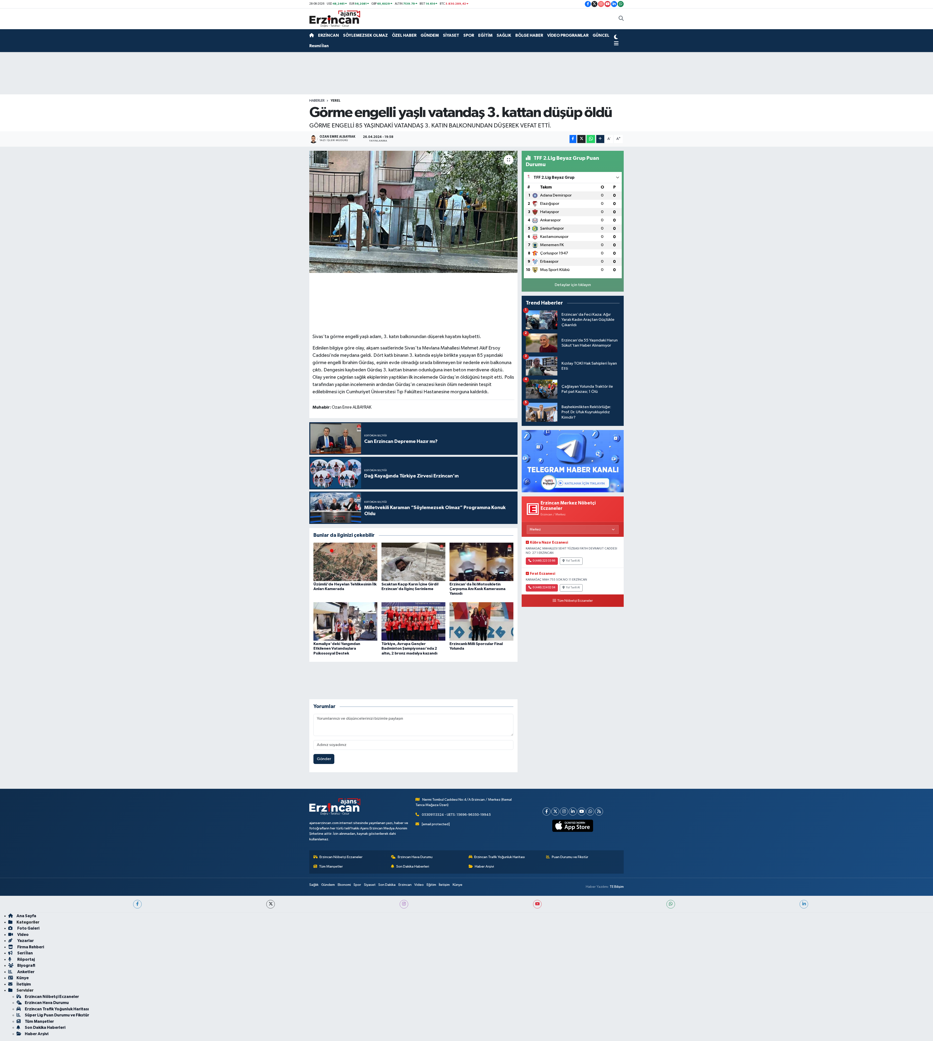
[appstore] (572, 826)
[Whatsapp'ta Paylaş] (591, 139)
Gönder (324, 759)
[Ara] (621, 19)
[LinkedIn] (573, 812)
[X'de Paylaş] (581, 139)
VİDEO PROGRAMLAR (567, 35)
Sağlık (314, 885)
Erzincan (405, 885)
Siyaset (370, 885)
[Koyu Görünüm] (616, 38)
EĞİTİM (485, 35)
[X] (555, 812)
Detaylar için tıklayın (573, 285)
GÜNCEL (601, 35)
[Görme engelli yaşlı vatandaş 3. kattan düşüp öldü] (413, 212)
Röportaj (26, 959)
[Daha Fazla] (600, 139)
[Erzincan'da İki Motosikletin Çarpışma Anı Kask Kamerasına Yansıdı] (481, 562)
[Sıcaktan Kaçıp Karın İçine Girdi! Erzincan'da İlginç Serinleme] (413, 562)
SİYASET (451, 35)
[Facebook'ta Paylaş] (573, 139)
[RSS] (599, 812)
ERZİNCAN (328, 35)
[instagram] (404, 904)
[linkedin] (804, 904)
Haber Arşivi (484, 866)
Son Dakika (387, 885)
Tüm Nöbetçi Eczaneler (575, 600)
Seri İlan (25, 953)
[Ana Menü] (616, 44)
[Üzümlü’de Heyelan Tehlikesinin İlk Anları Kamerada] (345, 562)
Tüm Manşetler (331, 866)
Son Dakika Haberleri (412, 866)
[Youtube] (582, 812)
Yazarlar (25, 941)
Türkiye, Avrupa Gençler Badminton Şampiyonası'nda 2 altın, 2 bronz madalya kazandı (409, 648)
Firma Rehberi (30, 947)
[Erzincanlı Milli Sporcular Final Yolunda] (481, 621)
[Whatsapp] (590, 812)
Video (419, 885)
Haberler (317, 100)
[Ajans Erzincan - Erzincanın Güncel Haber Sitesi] (334, 19)
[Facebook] (547, 812)
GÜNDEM (430, 35)
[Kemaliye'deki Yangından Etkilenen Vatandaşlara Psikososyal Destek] (345, 621)
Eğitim (431, 885)
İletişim (444, 885)
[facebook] (137, 904)
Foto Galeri (28, 928)
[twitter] (270, 904)
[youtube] (537, 904)
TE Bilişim (617, 886)
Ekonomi (344, 885)
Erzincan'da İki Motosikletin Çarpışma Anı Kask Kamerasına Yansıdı (477, 588)
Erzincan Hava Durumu (415, 857)
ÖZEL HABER (404, 35)
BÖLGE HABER (529, 35)
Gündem (328, 885)
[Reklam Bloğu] (573, 461)
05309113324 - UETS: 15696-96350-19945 (456, 815)
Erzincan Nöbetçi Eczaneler (341, 857)
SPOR (468, 35)
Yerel (335, 100)
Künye (457, 885)
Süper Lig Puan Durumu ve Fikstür (57, 1015)
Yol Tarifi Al (573, 560)
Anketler (26, 972)
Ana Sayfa (26, 916)
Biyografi (26, 965)
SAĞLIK (504, 35)
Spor (357, 885)
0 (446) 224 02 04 (544, 587)
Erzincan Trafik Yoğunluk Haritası (499, 857)
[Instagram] (564, 812)
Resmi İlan (319, 46)
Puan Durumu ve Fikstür (570, 857)
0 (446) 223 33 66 (544, 560)
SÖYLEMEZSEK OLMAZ (365, 35)
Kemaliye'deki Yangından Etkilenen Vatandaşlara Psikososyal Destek (336, 648)
